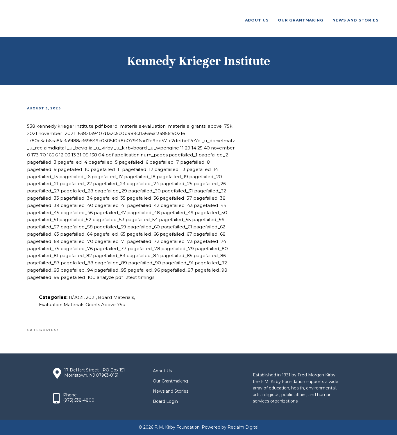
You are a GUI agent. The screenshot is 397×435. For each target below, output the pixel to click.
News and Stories (170, 391)
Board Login (165, 401)
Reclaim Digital (243, 427)
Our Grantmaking (170, 381)
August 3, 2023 (44, 108)
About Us (162, 370)
